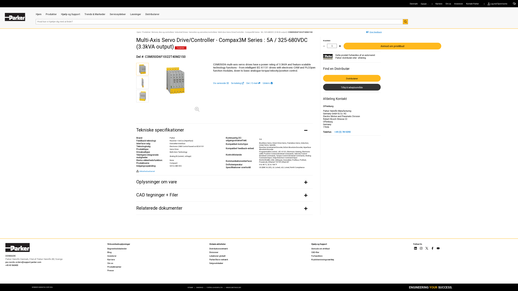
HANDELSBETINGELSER (233, 287)
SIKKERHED (200, 287)
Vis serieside (219, 83)
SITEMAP (191, 287)
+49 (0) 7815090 (342, 132)
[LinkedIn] (415, 249)
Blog (109, 252)
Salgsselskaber (216, 263)
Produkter (51, 14)
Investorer (458, 4)
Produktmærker (114, 267)
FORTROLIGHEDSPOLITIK (215, 287)
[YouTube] (438, 249)
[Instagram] (421, 249)
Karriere (439, 4)
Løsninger (135, 14)
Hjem (38, 14)
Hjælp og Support (70, 14)
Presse (110, 270)
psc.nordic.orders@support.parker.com (23, 262)
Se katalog (236, 83)
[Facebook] (432, 249)
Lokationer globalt (217, 256)
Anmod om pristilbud (392, 46)
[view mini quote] (514, 4)
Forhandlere (316, 256)
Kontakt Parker (472, 4)
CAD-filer (315, 252)
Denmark (414, 4)
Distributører (152, 14)
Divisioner (213, 252)
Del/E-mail (252, 83)
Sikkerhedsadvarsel (147, 171)
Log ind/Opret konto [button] (498, 4)
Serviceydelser (118, 14)
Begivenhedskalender (117, 249)
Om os (448, 4)
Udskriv (266, 83)
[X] (427, 249)
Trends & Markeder (94, 14)
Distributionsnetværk (218, 249)
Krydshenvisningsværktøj (322, 260)
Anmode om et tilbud (320, 249)
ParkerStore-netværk (218, 260)
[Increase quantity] (339, 48)
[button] (425, 4)
